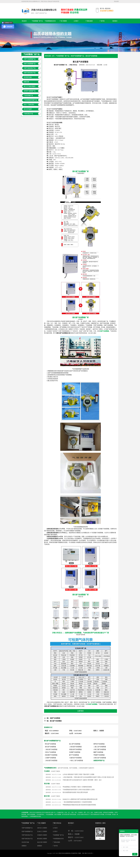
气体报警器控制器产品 (30, 100)
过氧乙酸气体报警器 (99, 749)
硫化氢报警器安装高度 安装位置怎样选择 (75, 792)
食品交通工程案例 (42, 842)
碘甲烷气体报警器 (99, 744)
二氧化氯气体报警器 (75, 747)
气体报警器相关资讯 (50, 21)
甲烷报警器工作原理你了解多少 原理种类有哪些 (77, 787)
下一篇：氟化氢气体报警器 (53, 721)
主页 (53, 56)
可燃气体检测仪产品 (29, 68)
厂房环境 (102, 21)
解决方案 (47, 796)
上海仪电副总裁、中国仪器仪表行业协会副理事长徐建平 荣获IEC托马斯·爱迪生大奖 (88, 777)
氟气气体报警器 (74, 755)
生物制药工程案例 (42, 835)
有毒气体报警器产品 (29, 63)
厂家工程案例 (63, 21)
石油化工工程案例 (42, 831)
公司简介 (76, 21)
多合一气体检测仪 (29, 104)
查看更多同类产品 (99, 760)
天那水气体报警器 (50, 752)
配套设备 (26, 81)
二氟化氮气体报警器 (51, 749)
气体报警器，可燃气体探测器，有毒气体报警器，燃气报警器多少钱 (25, 9)
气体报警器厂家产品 (37, 21)
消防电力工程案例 (42, 828)
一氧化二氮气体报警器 (76, 760)
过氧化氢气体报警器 (99, 758)
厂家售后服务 (89, 21)
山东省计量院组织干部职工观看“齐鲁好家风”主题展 (78, 774)
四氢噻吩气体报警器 (51, 755)
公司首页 (55, 828)
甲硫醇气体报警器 (99, 755)
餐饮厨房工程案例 (42, 838)
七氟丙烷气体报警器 (75, 758)
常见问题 (47, 783)
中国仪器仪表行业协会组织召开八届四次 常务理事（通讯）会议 (82, 780)
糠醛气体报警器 (98, 752)
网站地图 (116, 1)
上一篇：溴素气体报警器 (52, 718)
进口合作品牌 (28, 109)
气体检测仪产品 (28, 113)
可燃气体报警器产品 (29, 59)
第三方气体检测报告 (29, 86)
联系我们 (115, 21)
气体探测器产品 (28, 95)
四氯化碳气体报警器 (75, 749)
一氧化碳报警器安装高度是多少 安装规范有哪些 (77, 802)
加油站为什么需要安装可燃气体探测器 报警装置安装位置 (80, 799)
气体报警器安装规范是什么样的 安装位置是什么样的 (79, 789)
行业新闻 (47, 771)
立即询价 (80, 711)
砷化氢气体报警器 (50, 744)
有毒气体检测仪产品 (29, 72)
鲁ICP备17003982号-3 (87, 853)
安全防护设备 (28, 77)
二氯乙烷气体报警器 (99, 747)
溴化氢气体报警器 (50, 747)
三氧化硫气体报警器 (51, 760)
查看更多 (24, 845)
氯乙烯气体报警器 (74, 744)
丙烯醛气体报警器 (74, 752)
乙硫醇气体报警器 (50, 758)
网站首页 (24, 21)
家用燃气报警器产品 (29, 91)
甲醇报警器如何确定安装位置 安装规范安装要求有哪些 (79, 805)
